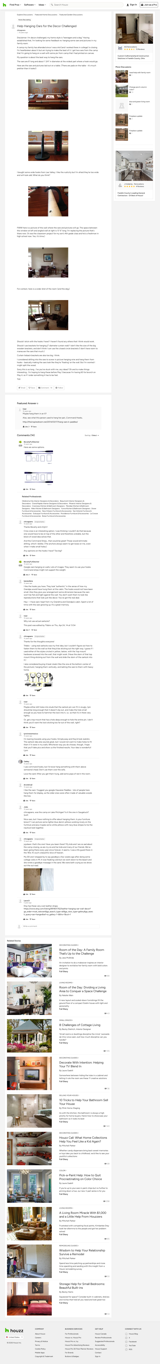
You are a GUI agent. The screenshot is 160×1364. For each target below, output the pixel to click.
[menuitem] (15, 5)
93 (108, 1276)
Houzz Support (101, 1349)
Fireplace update (135, 116)
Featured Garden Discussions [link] (71, 15)
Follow (60, 388)
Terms (37, 1345)
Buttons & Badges (72, 1356)
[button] (60, 417)
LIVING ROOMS (65, 983)
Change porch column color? (138, 88)
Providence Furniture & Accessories (75, 513)
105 (108, 1051)
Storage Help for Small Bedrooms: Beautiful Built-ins (82, 1285)
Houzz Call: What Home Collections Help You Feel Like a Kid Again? (83, 1139)
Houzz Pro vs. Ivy (71, 1341)
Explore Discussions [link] (25, 15)
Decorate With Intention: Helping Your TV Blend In (81, 1064)
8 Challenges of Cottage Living (79, 1025)
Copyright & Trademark (44, 1356)
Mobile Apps (40, 1353)
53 (108, 1314)
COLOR (62, 1171)
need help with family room (139, 73)
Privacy (38, 1341)
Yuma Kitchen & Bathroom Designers (75, 508)
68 (108, 1163)
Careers (38, 1338)
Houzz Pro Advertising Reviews (77, 1345)
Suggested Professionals (104, 1341)
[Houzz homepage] (4, 5)
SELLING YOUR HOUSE (68, 1095)
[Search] (52, 4)
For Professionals (71, 1334)
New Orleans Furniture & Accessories (57, 511)
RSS (130, 1349)
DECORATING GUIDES (68, 945)
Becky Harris (67, 1292)
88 (108, 976)
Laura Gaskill (67, 1070)
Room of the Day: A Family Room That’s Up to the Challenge (81, 951)
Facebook (133, 1342)
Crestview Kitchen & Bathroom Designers (48, 506)
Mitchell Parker (68, 1145)
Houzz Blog (133, 1334)
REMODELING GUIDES (68, 1246)
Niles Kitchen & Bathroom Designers (45, 508)
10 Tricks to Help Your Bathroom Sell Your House (83, 1102)
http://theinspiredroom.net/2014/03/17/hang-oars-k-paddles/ (50, 422)
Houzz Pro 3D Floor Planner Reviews (79, 1349)
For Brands (69, 1353)
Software (29, 4)
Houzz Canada (100, 1334)
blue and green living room (139, 102)
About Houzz (40, 1334)
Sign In (97, 1356)
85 (108, 1239)
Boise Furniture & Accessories (54, 516)
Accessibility (100, 1345)
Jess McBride (68, 958)
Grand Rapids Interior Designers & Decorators (50, 503)
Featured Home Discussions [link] (46, 15)
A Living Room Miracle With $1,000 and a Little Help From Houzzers (82, 1214)
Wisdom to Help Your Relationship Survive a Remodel (82, 1252)
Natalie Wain (67, 995)
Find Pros (14, 4)
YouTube (132, 1345)
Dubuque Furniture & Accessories (46, 513)
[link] (137, 49)
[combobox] (87, 4)
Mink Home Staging (71, 1108)
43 (108, 1013)
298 (108, 1201)
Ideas (41, 4)
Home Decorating (24, 20)
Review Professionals (103, 1338)
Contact (98, 1353)
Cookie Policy (40, 1349)
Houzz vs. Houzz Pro (73, 1338)
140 (108, 1126)
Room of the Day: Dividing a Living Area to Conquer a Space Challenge (82, 989)
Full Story (63, 971)
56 (108, 1088)
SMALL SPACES (65, 1020)
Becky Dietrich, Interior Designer (76, 1029)
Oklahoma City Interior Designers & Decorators (40, 501)
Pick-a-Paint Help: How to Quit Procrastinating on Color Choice (80, 1177)
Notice (45, 1341)
